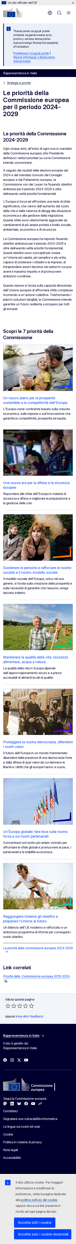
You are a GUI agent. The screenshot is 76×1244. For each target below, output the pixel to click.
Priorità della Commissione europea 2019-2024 (36, 976)
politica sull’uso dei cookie (39, 1200)
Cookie (8, 1134)
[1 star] (8, 1005)
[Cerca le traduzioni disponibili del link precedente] (6, 981)
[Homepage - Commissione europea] (12, 12)
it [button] (50, 13)
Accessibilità (12, 1158)
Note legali (10, 1150)
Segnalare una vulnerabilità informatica (30, 1119)
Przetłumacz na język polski (31, 53)
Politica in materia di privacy (22, 1142)
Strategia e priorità (19, 82)
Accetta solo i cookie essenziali (43, 1234)
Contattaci (10, 1111)
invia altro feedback (29, 1016)
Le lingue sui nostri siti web (21, 1126)
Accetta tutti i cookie (34, 1222)
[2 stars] (11, 1005)
